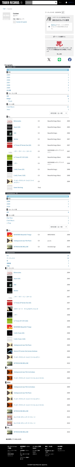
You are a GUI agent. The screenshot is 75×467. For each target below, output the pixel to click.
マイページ (10, 456)
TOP (4, 9)
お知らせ (35, 454)
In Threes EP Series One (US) (22, 145)
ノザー (16, 163)
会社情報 (60, 448)
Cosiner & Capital (21, 22)
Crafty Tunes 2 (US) (19, 175)
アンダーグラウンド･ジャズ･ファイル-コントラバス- (29, 378)
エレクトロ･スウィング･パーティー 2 (24, 417)
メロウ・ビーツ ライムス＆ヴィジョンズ (26, 309)
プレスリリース (61, 450)
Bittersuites (17, 121)
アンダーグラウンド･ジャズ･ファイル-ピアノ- (24, 181)
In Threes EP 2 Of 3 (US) (21, 157)
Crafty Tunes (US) (19, 169)
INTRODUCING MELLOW (21, 247)
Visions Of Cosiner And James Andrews (25, 351)
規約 (46, 448)
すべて (28, 2)
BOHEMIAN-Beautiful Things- (23, 235)
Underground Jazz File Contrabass (24, 372)
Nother (16, 139)
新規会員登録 (11, 454)
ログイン (71, 2)
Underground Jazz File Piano (22, 241)
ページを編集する (60, 37)
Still (15, 133)
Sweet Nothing (18, 187)
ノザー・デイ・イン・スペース (22, 151)
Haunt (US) (17, 127)
